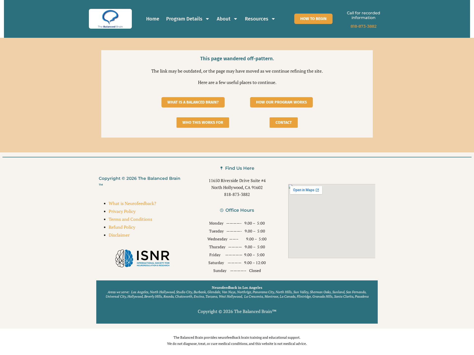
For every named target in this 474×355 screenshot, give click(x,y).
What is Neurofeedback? (132, 203)
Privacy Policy (122, 211)
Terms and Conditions (130, 219)
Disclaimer (119, 235)
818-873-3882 (363, 26)
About (224, 19)
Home (152, 19)
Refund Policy (122, 227)
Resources (256, 19)
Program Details (184, 19)
